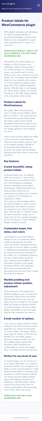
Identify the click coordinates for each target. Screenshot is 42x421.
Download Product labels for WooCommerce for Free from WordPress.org (21, 53)
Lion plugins (8, 3)
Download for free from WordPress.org (18, 397)
